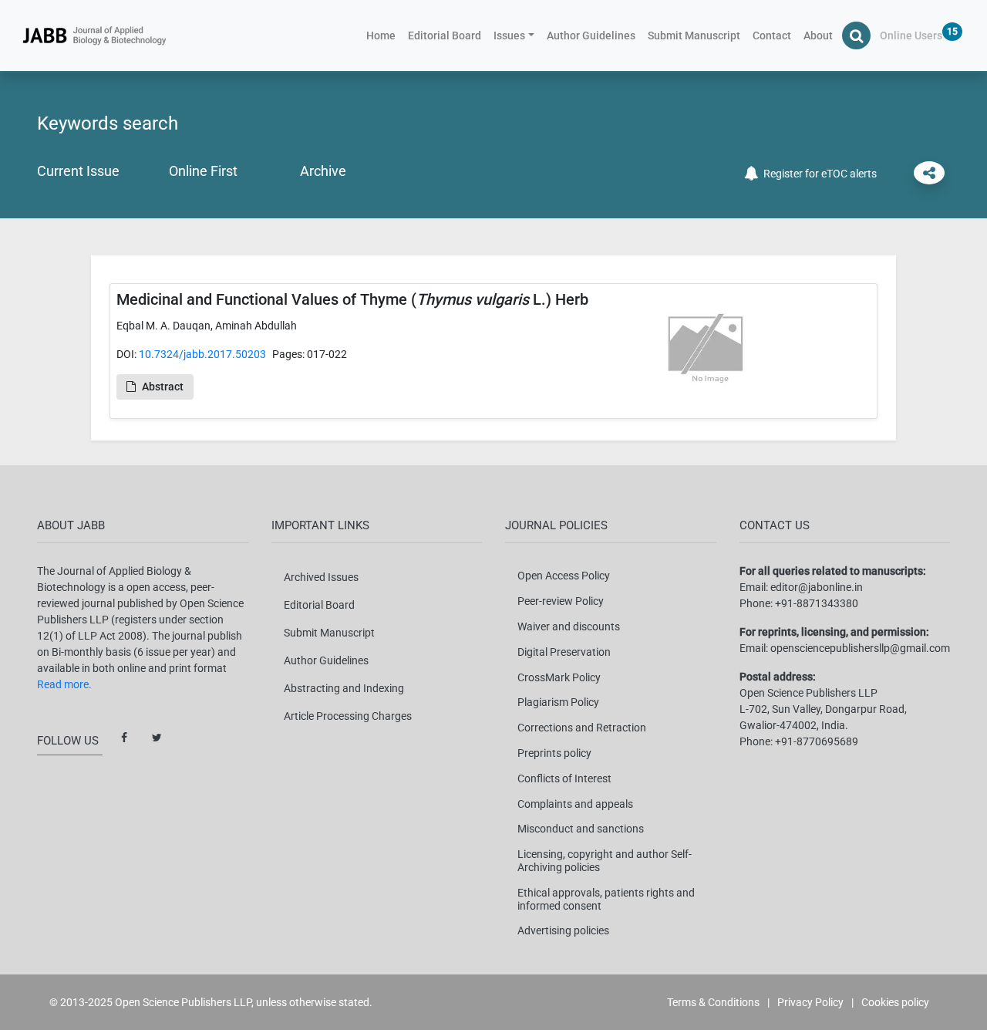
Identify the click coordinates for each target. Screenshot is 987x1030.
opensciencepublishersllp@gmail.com (860, 648)
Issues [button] (509, 35)
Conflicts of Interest (564, 778)
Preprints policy (554, 753)
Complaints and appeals (575, 804)
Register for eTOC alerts (818, 173)
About (818, 35)
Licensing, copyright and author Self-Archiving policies (604, 860)
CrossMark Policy (559, 677)
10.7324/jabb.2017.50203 (202, 354)
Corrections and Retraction (581, 727)
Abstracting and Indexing (344, 688)
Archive (323, 171)
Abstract (163, 386)
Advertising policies (563, 930)
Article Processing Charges (348, 716)
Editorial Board (444, 35)
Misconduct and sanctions (580, 828)
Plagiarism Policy (558, 702)
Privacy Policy (810, 1002)
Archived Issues (321, 577)
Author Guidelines (591, 35)
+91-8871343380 (816, 603)
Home (384, 35)
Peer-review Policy (560, 601)
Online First (203, 171)
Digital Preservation (564, 652)
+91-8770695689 (816, 741)
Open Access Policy (563, 575)
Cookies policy (895, 1002)
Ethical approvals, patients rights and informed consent (606, 899)
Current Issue (78, 171)
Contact (772, 35)
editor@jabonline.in (816, 587)
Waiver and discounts (568, 626)
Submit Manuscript (694, 35)
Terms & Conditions (713, 1002)
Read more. (64, 684)
